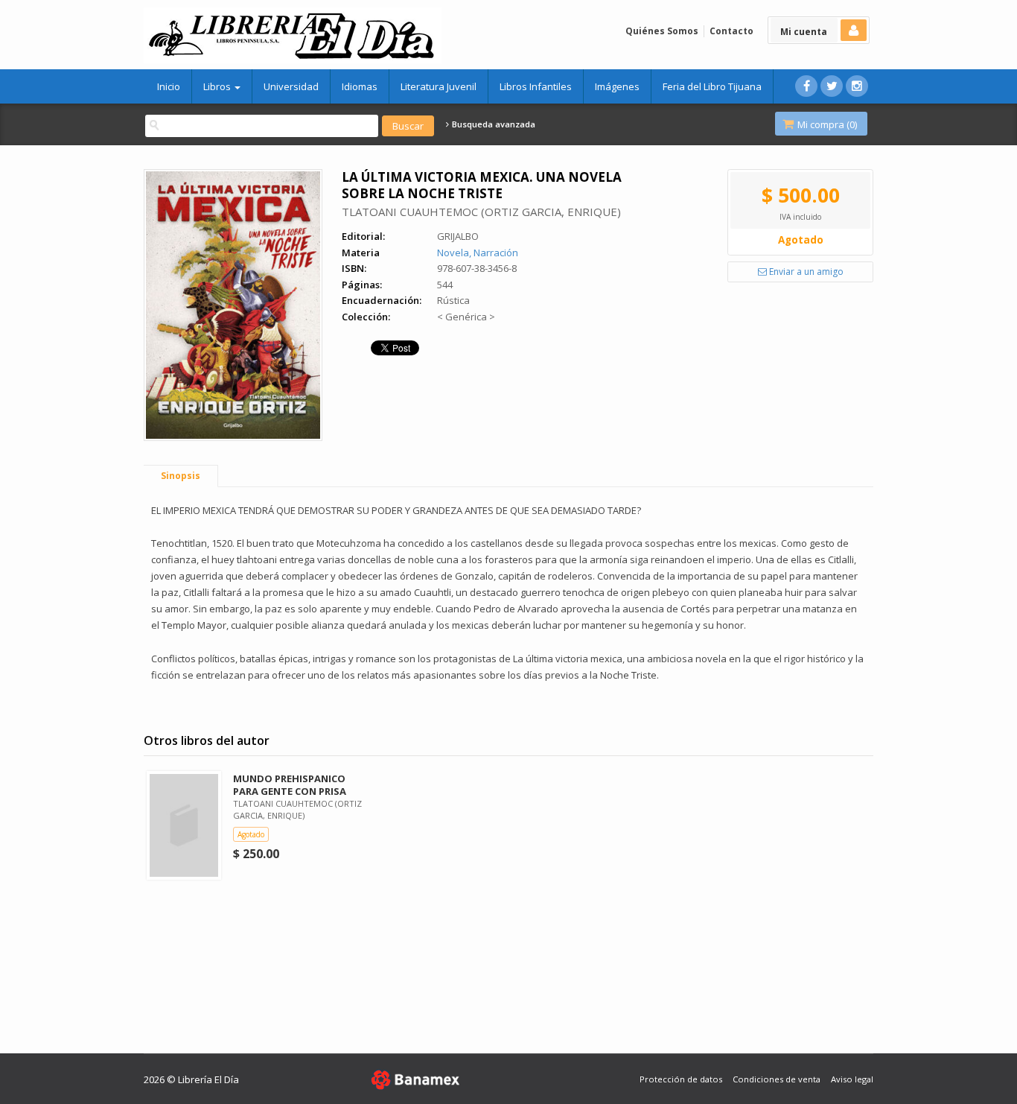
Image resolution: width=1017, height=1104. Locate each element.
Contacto (731, 31)
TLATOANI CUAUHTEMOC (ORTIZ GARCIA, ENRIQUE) (481, 211)
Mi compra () (826, 124)
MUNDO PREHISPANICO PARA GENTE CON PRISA (289, 785)
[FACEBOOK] (806, 86)
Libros (218, 86)
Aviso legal (852, 1079)
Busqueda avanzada (492, 124)
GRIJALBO (458, 236)
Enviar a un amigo (805, 271)
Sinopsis (180, 475)
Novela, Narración (477, 252)
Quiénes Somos (661, 31)
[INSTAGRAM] (857, 86)
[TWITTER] (831, 86)
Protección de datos (681, 1079)
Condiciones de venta (776, 1079)
